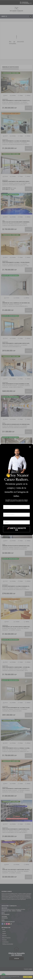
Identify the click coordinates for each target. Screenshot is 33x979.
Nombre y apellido (7, 503)
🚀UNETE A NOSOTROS (16, 529)
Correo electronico (7, 511)
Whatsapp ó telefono (8, 518)
